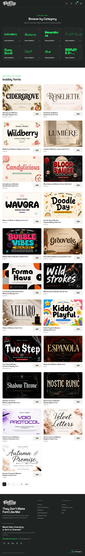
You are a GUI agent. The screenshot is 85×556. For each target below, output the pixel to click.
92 (21, 484)
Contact (64, 510)
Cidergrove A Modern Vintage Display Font (10, 114)
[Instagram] (4, 543)
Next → (27, 484)
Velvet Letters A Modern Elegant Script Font (52, 438)
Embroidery (40, 518)
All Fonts (39, 505)
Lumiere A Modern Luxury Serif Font (56, 149)
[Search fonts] (66, 3)
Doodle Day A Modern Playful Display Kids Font (52, 221)
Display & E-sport (42, 515)
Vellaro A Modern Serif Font (12, 328)
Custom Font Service (43, 507)
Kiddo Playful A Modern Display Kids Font (52, 329)
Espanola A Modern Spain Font (54, 364)
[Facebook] (17, 543)
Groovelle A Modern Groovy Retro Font (57, 257)
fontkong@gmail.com (24, 539)
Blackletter (40, 510)
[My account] (71, 3)
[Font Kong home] (9, 3)
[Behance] (13, 543)
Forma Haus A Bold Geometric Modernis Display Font (12, 292)
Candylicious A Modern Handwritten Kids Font (10, 185)
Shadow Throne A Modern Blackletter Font (11, 402)
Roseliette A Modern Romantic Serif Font (51, 114)
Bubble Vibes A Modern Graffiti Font (15, 257)
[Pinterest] (21, 543)
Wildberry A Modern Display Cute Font (16, 149)
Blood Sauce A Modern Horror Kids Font (58, 184)
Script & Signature (42, 513)
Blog (63, 513)
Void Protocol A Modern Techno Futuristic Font (10, 438)
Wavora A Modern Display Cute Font (15, 220)
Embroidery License (67, 507)
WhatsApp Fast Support (10, 539)
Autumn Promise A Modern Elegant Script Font (11, 474)
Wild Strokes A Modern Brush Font (56, 291)
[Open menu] (81, 3)
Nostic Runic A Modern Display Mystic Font (52, 402)
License (64, 505)
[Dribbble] (8, 543)
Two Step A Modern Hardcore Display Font (10, 365)
